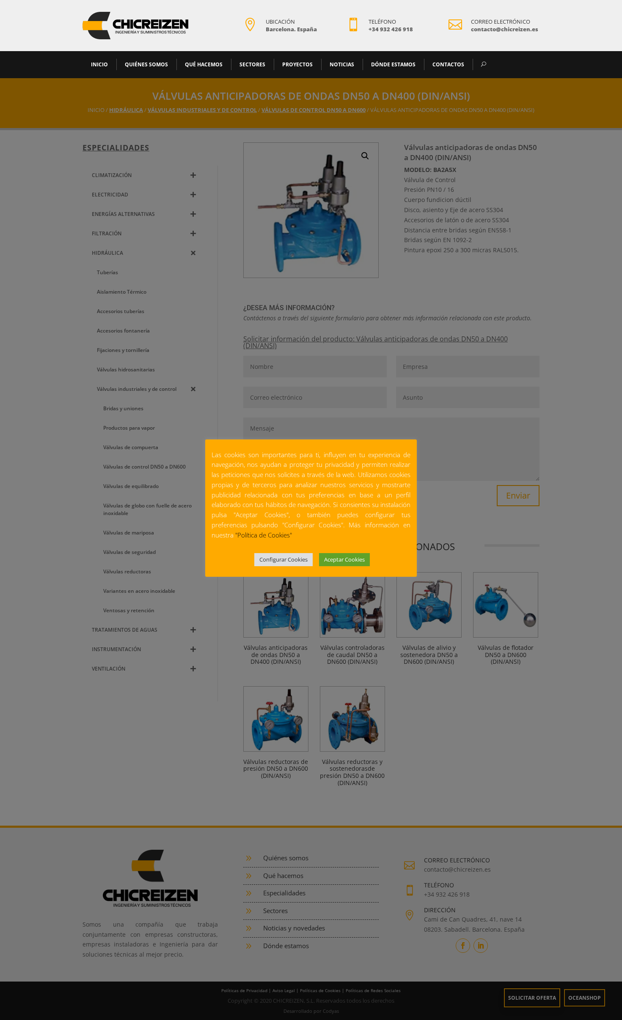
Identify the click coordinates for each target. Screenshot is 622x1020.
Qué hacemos (204, 64)
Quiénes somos (146, 64)
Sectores (252, 64)
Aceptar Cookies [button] (344, 559)
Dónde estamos (393, 64)
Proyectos (297, 64)
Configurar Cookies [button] (283, 559)
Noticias (342, 64)
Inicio (99, 64)
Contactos (448, 64)
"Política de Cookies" (263, 535)
